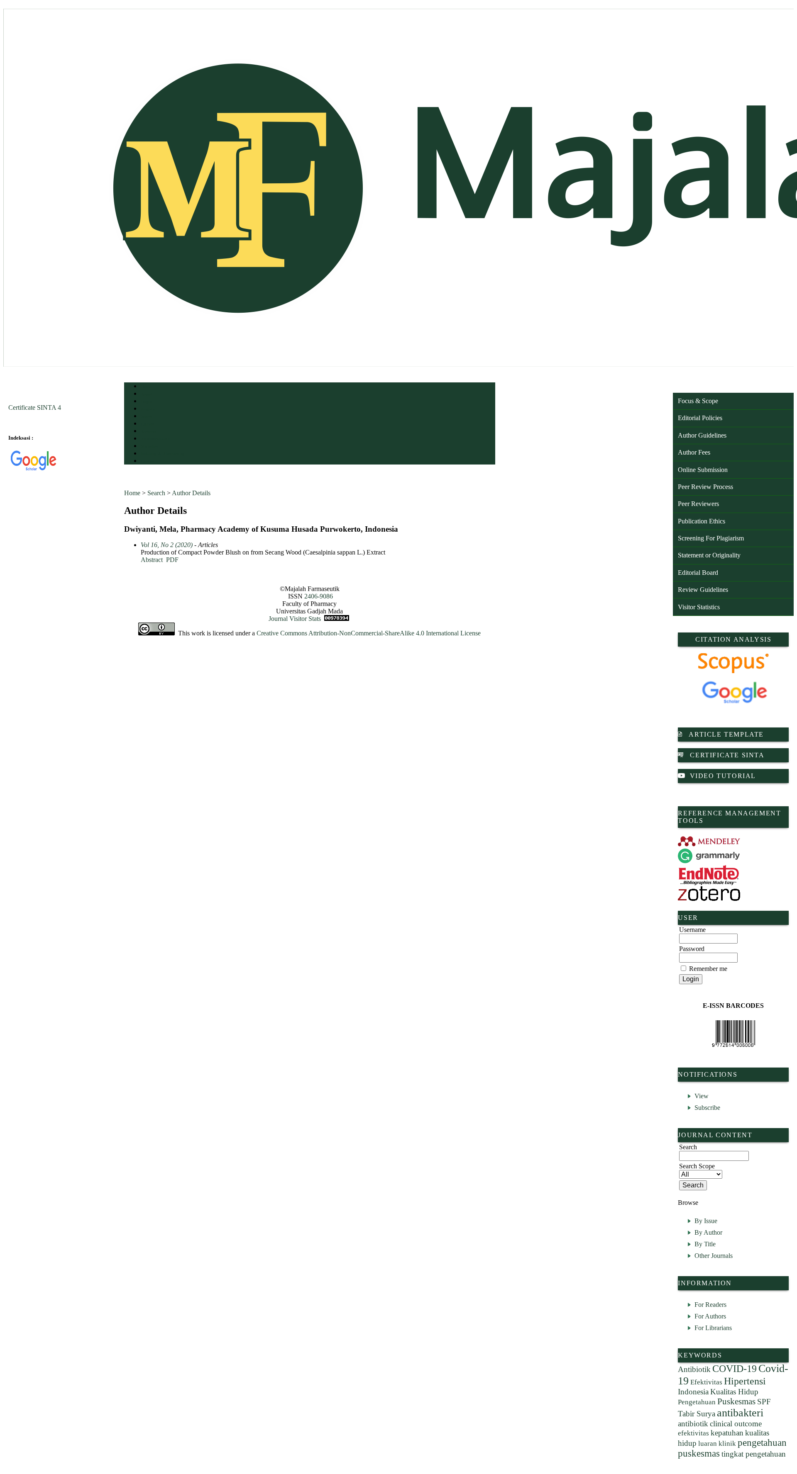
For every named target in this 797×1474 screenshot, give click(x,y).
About (146, 394)
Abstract (152, 559)
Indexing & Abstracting (162, 454)
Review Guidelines (703, 589)
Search (147, 416)
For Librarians (713, 1327)
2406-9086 (318, 596)
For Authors (710, 1316)
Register (148, 409)
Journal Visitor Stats (295, 618)
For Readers (710, 1304)
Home (146, 386)
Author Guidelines (702, 435)
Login (146, 401)
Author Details (191, 492)
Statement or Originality (709, 555)
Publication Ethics (701, 521)
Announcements (155, 439)
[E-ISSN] (733, 1033)
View (701, 1095)
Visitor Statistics (699, 607)
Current (148, 424)
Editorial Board (698, 572)
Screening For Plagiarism (711, 538)
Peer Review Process (705, 486)
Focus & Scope (698, 400)
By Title (705, 1244)
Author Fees (694, 452)
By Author (708, 1232)
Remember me (708, 968)
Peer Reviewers (698, 503)
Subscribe (707, 1107)
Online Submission (703, 469)
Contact (148, 461)
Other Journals (713, 1255)
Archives (149, 431)
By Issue (705, 1220)
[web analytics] (336, 618)
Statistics (149, 446)
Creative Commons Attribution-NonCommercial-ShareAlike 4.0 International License (369, 633)
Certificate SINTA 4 (34, 407)
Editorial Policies (700, 417)
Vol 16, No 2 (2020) (167, 544)
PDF (172, 559)
